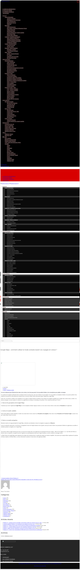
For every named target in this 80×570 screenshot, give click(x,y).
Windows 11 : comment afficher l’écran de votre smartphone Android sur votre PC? (19, 526)
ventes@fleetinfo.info (4, 166)
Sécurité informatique (7, 509)
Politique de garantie (40, 565)
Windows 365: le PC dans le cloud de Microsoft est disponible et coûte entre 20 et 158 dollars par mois (21, 479)
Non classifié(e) (6, 505)
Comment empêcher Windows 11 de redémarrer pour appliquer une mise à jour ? (19, 524)
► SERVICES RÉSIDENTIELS (9, 9)
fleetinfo (4, 388)
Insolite (4, 502)
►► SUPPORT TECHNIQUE (9, 559)
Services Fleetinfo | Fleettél (8, 510)
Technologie (5, 512)
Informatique (5, 500)
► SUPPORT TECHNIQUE (8, 12)
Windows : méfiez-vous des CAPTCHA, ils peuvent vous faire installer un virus (19, 528)
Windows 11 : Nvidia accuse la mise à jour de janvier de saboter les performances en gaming (21, 525)
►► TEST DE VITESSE (8, 561)
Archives (3, 536)
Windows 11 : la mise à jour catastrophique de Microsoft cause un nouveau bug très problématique (22, 529)
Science (4, 507)
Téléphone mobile (10, 390)
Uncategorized (6, 516)
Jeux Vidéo (5, 503)
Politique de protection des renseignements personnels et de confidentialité (40, 563)
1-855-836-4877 (6, 13)
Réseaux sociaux (6, 506)
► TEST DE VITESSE (7, 10)
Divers (4, 499)
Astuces (4, 390)
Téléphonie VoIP (6, 514)
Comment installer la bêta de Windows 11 (10, 478)
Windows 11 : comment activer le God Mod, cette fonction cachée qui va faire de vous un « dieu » (22, 522)
